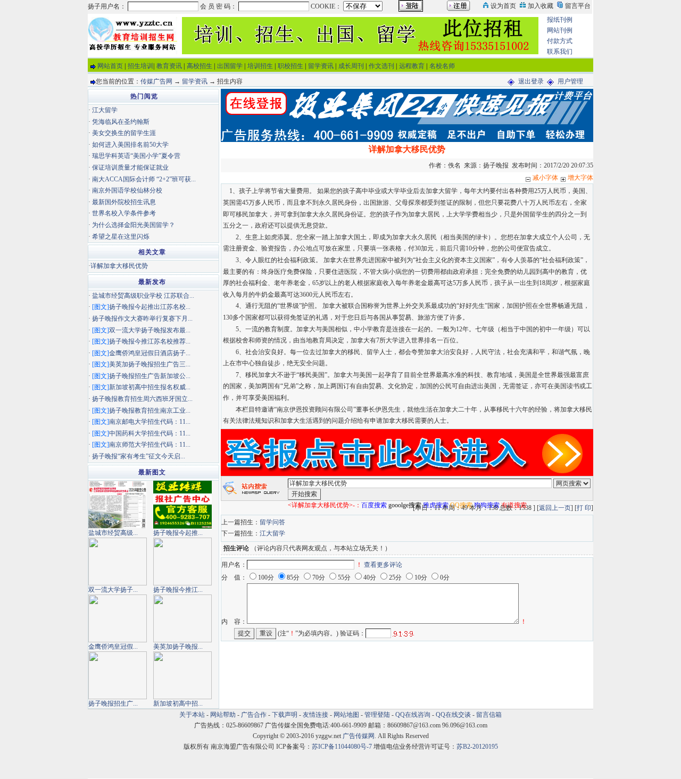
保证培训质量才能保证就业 (130, 167)
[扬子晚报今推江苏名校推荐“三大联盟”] (182, 560)
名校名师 (442, 66)
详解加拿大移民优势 (119, 266)
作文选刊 (381, 66)
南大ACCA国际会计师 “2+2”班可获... (144, 179)
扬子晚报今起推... (178, 533)
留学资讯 (321, 66)
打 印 (584, 508)
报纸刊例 (559, 19)
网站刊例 (559, 30)
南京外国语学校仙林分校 (127, 190)
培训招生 (260, 66)
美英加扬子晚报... (178, 646)
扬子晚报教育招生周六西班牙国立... (142, 399)
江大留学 (272, 533)
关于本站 (192, 714)
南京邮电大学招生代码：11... (149, 421)
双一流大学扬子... (113, 589)
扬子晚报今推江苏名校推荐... (149, 341)
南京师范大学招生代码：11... (149, 444)
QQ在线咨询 (413, 714)
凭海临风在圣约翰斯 (121, 121)
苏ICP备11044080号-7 (342, 746)
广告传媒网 (359, 736)
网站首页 (110, 66)
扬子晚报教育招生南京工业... (149, 410)
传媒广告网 (156, 81)
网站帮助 (223, 714)
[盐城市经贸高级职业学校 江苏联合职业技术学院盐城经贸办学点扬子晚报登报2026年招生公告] (117, 503)
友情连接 (315, 714)
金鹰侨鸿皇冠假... (113, 646)
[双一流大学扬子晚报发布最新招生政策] (117, 560)
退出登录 (531, 81)
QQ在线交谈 (453, 714)
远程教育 (412, 66)
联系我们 (559, 51)
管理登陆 (377, 714)
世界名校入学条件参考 (124, 213)
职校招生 (290, 66)
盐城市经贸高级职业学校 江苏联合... (143, 295)
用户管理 (570, 81)
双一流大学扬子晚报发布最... (149, 330)
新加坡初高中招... (178, 703)
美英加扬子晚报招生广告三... (149, 364)
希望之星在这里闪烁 (121, 236)
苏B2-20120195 (477, 746)
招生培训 (140, 66)
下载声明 (284, 714)
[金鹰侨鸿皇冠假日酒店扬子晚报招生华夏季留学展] (117, 617)
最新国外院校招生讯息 (124, 202)
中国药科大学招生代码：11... (149, 433)
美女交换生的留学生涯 (124, 133)
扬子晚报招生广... (113, 703)
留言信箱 (489, 714)
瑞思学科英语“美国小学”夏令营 (136, 156)
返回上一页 (555, 508)
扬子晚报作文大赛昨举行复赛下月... (142, 318)
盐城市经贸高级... (113, 533)
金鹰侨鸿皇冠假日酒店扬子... (149, 353)
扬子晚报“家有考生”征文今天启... (138, 456)
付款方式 (559, 41)
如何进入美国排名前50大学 (130, 144)
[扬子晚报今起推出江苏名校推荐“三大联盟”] (182, 503)
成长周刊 (351, 66)
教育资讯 (169, 66)
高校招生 (199, 66)
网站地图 (346, 714)
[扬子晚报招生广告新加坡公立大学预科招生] (117, 674)
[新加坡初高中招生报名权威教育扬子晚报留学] (182, 674)
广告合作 (254, 714)
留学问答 (272, 522)
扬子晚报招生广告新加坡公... (149, 376)
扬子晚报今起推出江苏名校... (149, 307)
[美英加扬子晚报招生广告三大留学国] (182, 617)
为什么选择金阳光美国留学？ (133, 225)
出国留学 (230, 66)
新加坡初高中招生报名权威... (149, 387)
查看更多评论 (383, 564)
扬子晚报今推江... (178, 589)
